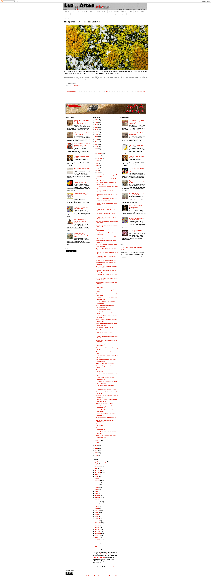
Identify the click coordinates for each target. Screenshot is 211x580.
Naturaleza (66, 14)
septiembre (99, 158)
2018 (96, 139)
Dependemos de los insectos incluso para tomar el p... (106, 257)
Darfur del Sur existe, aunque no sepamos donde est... (104, 333)
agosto (98, 160)
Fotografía (123, 11)
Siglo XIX (116, 14)
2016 (96, 144)
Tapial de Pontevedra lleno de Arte (105, 363)
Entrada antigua (142, 91)
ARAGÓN (66, 11)
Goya (96, 506)
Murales (97, 514)
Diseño (96, 493)
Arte (96, 468)
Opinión (97, 521)
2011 (96, 450)
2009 (96, 455)
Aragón (96, 464)
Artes (91, 11)
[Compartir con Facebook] (74, 83)
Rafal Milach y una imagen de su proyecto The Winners (137, 194)
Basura (96, 476)
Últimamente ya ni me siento (103, 309)
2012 (96, 448)
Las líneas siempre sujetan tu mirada (106, 389)
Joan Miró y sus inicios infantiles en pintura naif (80, 181)
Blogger (115, 567)
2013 (96, 445)
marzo (98, 172)
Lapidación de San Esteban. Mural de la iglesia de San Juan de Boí (136, 122)
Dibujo (110, 11)
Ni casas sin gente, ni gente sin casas (106, 417)
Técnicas (88, 14)
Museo (142, 11)
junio (97, 165)
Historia (97, 508)
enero (98, 442)
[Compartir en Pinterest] (75, 83)
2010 (96, 453)
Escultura (116, 11)
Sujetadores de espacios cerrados (105, 403)
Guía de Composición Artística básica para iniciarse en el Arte (82, 169)
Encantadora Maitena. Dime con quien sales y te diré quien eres (82, 195)
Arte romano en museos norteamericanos (135, 206)
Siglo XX (123, 14)
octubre (98, 156)
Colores (97, 485)
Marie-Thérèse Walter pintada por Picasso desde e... (105, 306)
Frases (96, 504)
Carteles (97, 483)
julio (97, 163)
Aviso (77, 11)
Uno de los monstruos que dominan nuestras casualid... (105, 214)
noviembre (99, 153)
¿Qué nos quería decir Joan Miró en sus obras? (81, 207)
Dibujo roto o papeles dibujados (104, 207)
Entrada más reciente (70, 91)
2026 (96, 120)
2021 (96, 132)
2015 (96, 146)
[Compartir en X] (72, 83)
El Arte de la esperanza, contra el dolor (106, 330)
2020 (96, 134)
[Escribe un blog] (70, 83)
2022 (96, 129)
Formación (95, 14)
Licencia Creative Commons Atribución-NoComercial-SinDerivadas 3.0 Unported (100, 576)
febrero (98, 440)
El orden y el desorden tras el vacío (105, 200)
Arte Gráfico (98, 470)
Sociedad (74, 14)
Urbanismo (97, 539)
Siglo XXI (130, 14)
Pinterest (95, 546)
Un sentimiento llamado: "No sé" (104, 327)
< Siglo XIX (109, 14)
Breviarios (97, 480)
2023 (96, 127)
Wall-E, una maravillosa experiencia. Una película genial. (80, 221)
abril (97, 170)
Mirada (96, 512)
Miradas (137, 11)
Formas (97, 499)
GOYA (72, 11)
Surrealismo (81, 14)
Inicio (107, 91)
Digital (96, 491)
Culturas (104, 11)
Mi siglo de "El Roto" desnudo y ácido (106, 260)
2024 (96, 124)
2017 (96, 141)
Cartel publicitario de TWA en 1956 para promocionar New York (136, 170)
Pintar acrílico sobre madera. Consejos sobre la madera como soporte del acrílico (81, 122)
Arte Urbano (97, 11)
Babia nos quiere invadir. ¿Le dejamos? (106, 198)
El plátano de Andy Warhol (136, 145)
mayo (98, 168)
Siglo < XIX (98, 523)
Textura (96, 537)
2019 (96, 136)
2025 (96, 122)
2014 (96, 149)
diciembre (99, 151)
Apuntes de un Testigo (100, 462)
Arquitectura (84, 11)
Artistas (102, 14)
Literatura (130, 11)
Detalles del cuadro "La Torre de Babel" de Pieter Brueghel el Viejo (82, 235)
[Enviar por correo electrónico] (69, 83)
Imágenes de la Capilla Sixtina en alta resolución (82, 133)
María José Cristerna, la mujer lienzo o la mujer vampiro (82, 144)
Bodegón (97, 478)
